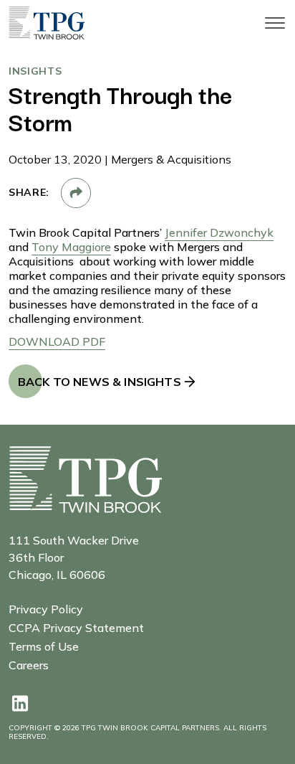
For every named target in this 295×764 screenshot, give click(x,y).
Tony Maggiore (71, 247)
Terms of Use (44, 646)
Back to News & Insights (99, 381)
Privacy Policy (46, 608)
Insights (35, 71)
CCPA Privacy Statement (76, 627)
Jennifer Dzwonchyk (219, 232)
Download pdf (57, 341)
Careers (29, 665)
